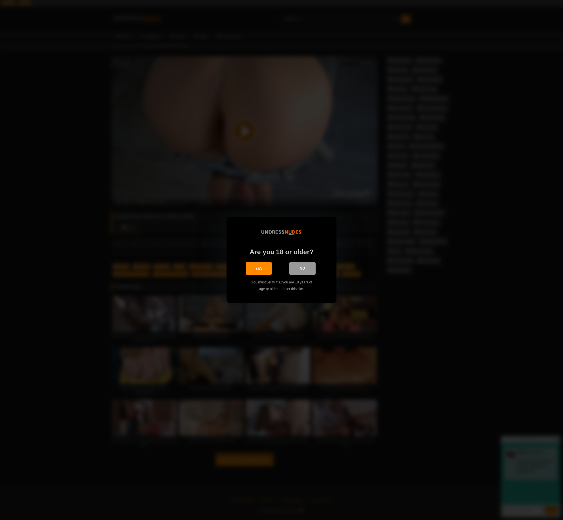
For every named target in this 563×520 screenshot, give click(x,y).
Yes (259, 268)
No (302, 268)
